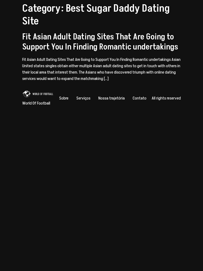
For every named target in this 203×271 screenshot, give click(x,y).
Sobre (63, 98)
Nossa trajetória (111, 98)
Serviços (83, 98)
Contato (139, 98)
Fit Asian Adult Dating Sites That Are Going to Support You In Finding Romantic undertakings (100, 42)
